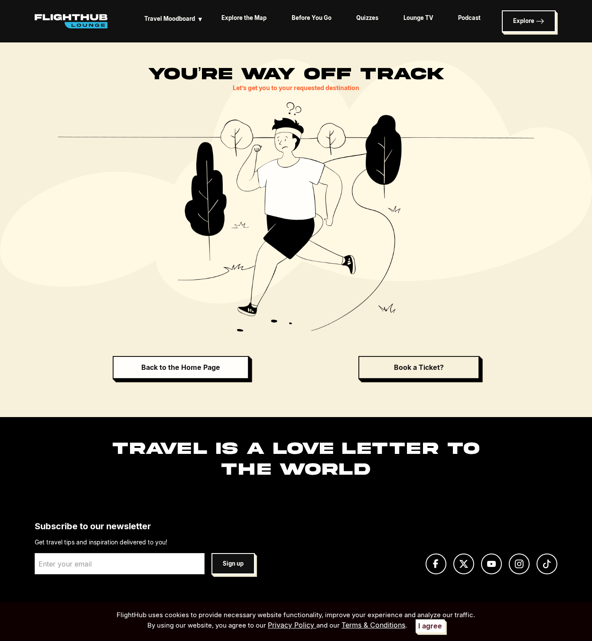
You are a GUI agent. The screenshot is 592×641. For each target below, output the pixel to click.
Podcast (469, 18)
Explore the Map (244, 18)
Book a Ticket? (419, 367)
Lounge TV (418, 18)
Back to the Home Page (180, 367)
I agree (430, 626)
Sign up (233, 563)
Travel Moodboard (173, 19)
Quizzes (367, 18)
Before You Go (312, 18)
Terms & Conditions (373, 625)
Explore (524, 21)
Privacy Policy (292, 625)
